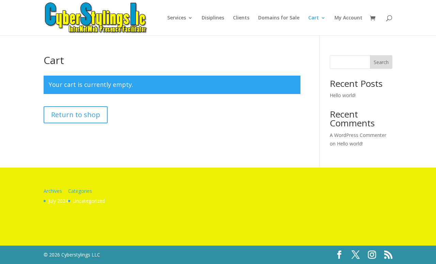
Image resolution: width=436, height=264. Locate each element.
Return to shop (75, 114)
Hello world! (343, 95)
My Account (348, 18)
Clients (241, 18)
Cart (313, 18)
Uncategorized (89, 201)
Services (176, 18)
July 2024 (58, 201)
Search (381, 62)
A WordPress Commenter (358, 135)
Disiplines (213, 18)
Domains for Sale (278, 18)
